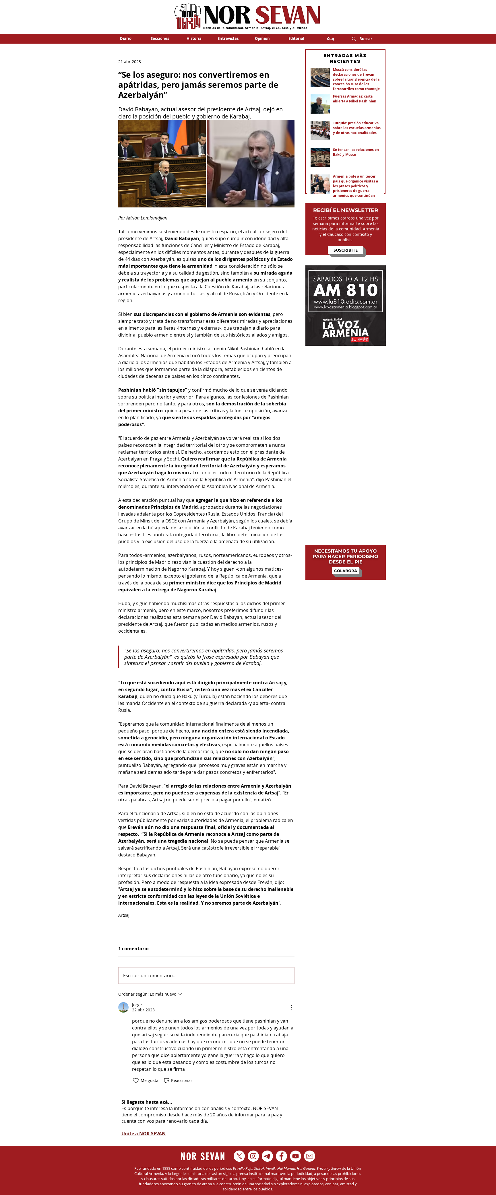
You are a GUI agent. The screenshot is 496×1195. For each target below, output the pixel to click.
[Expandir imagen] (162, 163)
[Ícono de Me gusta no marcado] (136, 1080)
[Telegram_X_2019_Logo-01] (267, 1156)
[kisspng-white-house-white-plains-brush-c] (309, 1156)
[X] (239, 1156)
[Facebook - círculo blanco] (281, 1156)
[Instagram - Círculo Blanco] (253, 1156)
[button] (160, 38)
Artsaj (123, 915)
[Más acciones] (291, 1007)
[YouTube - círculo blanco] (295, 1156)
